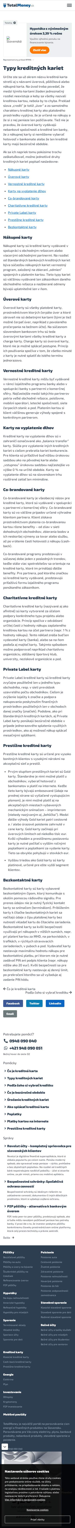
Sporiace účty (10, 1334)
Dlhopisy (8, 1396)
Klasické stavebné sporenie (56, 1307)
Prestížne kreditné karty (26, 220)
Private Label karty (22, 212)
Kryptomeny (10, 1401)
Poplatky (14, 1114)
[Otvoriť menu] (69, 5)
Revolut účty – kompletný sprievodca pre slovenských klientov (39, 1148)
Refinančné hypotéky (14, 1307)
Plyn (5, 1384)
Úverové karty (18, 176)
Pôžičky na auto (12, 1262)
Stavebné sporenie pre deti (56, 1312)
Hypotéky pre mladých (15, 1312)
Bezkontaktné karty (22, 227)
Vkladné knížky (11, 1329)
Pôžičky (8, 1252)
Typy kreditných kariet (25, 1078)
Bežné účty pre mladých (54, 1334)
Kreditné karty (13, 1352)
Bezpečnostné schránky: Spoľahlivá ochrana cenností (35, 1183)
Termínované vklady (14, 1325)
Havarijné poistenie (51, 1281)
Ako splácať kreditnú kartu (28, 1107)
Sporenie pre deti (13, 1339)
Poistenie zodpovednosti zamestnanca (54, 1292)
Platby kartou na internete (27, 1121)
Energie (8, 1374)
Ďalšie (7, 1237)
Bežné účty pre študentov (55, 1339)
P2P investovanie (12, 1406)
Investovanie (12, 1392)
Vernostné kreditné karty (26, 184)
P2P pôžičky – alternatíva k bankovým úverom (36, 1208)
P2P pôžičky (9, 1285)
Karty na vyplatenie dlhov (27, 191)
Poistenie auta (49, 1257)
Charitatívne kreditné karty (28, 205)
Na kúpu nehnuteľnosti (16, 1297)
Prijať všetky (37, 1519)
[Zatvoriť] (5, 1447)
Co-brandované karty (23, 198)
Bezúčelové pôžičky (14, 1257)
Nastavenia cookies (37, 1509)
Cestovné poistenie (51, 1262)
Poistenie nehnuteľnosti (54, 1276)
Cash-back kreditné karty (17, 1361)
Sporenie (9, 1320)
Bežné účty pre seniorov (54, 1344)
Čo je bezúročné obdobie (26, 1092)
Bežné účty (48, 1325)
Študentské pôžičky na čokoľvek (15, 1273)
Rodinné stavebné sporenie (56, 1317)
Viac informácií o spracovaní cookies (25, 1499)
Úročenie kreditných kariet (28, 1099)
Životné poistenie (50, 1266)
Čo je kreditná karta (20, 989)
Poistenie (47, 1252)
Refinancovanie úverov (15, 1280)
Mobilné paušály (14, 1414)
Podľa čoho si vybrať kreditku (47, 992)
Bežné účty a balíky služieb (56, 1329)
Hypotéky (10, 1293)
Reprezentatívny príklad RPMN (17, 60)
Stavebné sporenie (54, 1302)
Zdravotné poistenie (52, 1271)
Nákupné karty (18, 169)
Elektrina (8, 1379)
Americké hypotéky (14, 1302)
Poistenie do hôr (50, 1285)
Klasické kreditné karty (16, 1357)
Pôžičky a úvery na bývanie (18, 1266)
